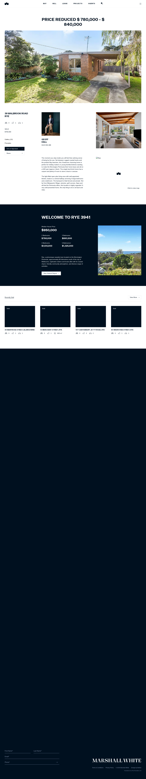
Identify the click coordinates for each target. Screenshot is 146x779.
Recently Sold (9, 297)
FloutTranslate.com (136, 770)
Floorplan (8, 143)
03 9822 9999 (9, 768)
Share (9, 153)
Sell (54, 3)
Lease (64, 3)
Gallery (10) (9, 139)
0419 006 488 (46, 145)
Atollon (139, 767)
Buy (44, 3)
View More (133, 297)
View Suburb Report (50, 273)
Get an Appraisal (12, 149)
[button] (118, 174)
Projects (77, 3)
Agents (91, 3)
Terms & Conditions (97, 767)
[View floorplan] (138, 100)
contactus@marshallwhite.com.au (16, 770)
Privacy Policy (110, 767)
